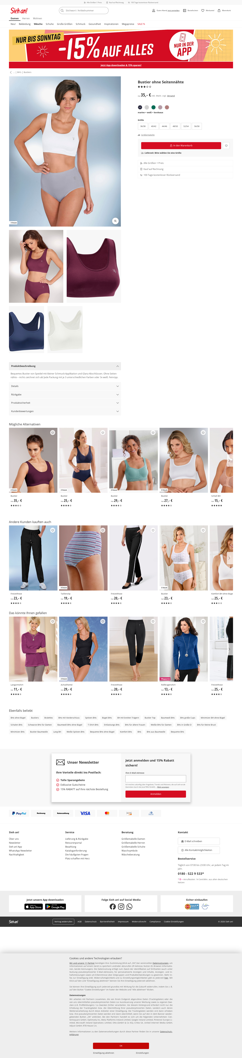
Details (14, 386)
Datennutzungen (160, 963)
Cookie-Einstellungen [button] (174, 921)
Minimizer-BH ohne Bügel (213, 717)
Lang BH (57, 731)
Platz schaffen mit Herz (77, 858)
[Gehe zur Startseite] (19, 10)
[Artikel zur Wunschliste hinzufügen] (226, 145)
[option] (140, 107)
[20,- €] (133, 557)
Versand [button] (171, 95)
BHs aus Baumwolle (156, 731)
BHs (139, 731)
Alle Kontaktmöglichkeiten (198, 850)
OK (121, 1045)
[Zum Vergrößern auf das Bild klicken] (115, 221)
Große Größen (64, 24)
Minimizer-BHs (18, 731)
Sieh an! (14, 832)
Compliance (155, 921)
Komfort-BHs (126, 731)
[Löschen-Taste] (105, 10)
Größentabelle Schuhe (133, 846)
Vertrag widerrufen (63, 921)
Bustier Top (150, 717)
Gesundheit (95, 24)
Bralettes (48, 717)
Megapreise (128, 24)
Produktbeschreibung (23, 366)
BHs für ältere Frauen (135, 724)
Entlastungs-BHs (111, 724)
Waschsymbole (130, 850)
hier (166, 977)
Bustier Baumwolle (39, 731)
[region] (121, 1005)
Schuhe (50, 24)
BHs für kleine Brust (206, 724)
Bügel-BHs (107, 717)
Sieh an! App (15, 846)
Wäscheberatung (131, 854)
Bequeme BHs (177, 731)
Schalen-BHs (16, 724)
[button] (10, 72)
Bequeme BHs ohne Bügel (102, 731)
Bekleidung (25, 24)
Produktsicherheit (20, 402)
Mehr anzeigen (163, 787)
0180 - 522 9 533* (191, 873)
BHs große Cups (187, 717)
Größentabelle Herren (133, 842)
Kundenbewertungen (22, 411)
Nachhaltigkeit (16, 854)
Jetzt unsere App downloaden (45, 899)
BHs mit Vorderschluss (69, 717)
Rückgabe (16, 394)
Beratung (127, 832)
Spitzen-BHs (90, 717)
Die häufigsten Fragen (76, 854)
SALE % (141, 24)
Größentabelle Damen (133, 838)
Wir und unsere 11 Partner (82, 963)
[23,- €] (33, 557)
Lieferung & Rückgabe (76, 838)
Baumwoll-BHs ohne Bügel (69, 724)
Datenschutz (91, 921)
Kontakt (183, 832)
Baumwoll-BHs (168, 717)
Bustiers (27, 72)
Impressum (123, 921)
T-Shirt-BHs (93, 724)
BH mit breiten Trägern (128, 717)
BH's (19, 72)
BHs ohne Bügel (18, 717)
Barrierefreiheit (107, 921)
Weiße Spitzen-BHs (75, 731)
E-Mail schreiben (191, 842)
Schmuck (80, 24)
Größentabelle (148, 135)
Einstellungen (142, 1053)
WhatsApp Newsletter (20, 850)
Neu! (13, 24)
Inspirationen (111, 24)
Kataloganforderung (76, 850)
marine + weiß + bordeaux (150, 112)
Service (69, 832)
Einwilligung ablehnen (103, 1053)
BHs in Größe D (184, 724)
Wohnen (37, 18)
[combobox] (90, 10)
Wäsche (38, 24)
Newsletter (14, 842)
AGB (80, 921)
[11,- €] (33, 649)
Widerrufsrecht (139, 921)
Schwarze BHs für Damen (40, 724)
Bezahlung (70, 846)
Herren (26, 18)
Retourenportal (73, 842)
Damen (15, 18)
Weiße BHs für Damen (161, 724)
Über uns (14, 838)
